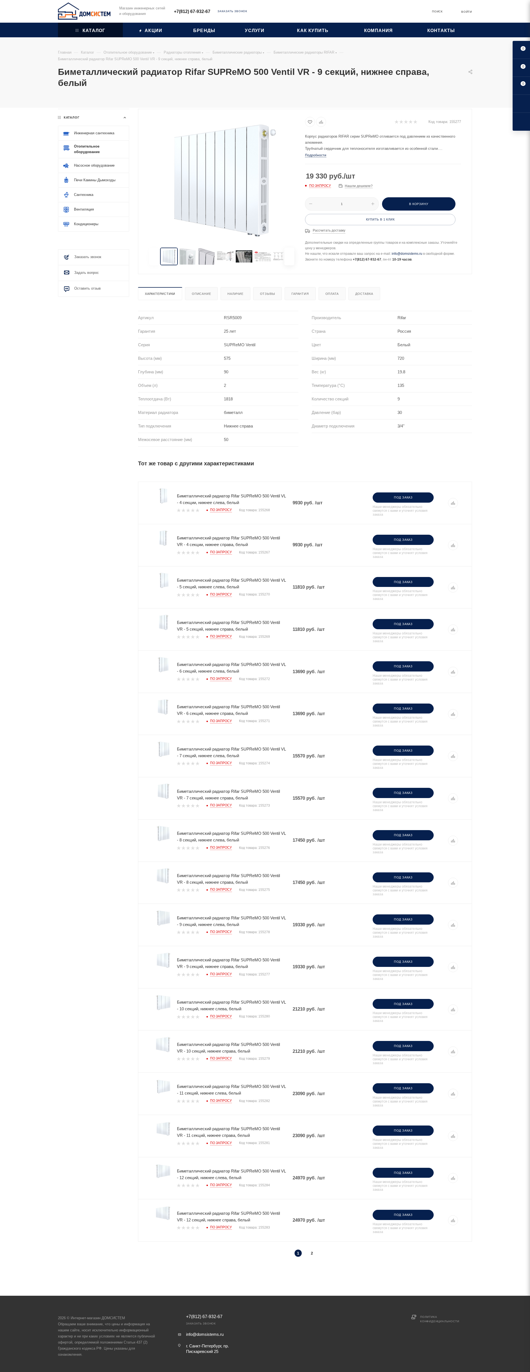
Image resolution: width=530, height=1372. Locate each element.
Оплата (332, 293)
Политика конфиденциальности (439, 1319)
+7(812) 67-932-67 (192, 11)
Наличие (235, 293)
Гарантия (300, 293)
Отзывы (267, 293)
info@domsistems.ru (407, 254)
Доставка (364, 293)
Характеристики (160, 293)
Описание (201, 293)
